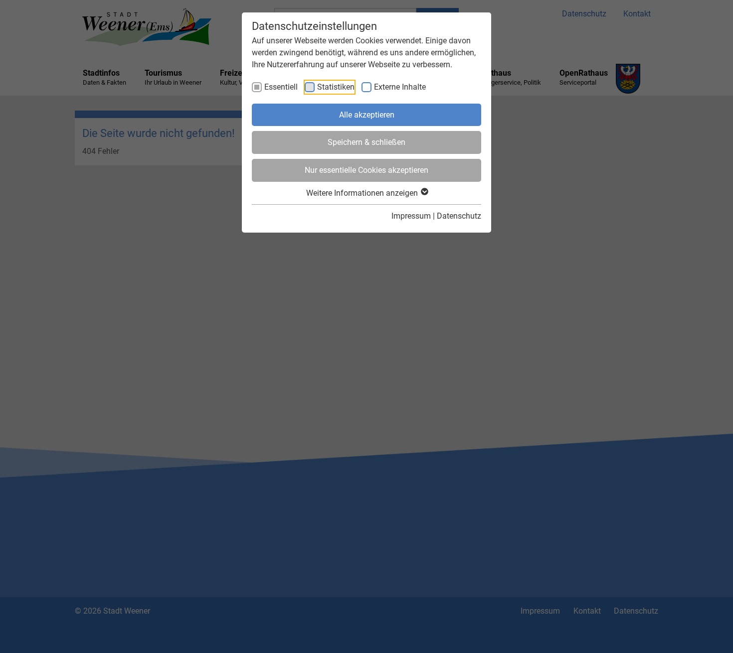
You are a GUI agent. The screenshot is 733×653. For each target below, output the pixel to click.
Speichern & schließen (366, 142)
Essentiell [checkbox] (281, 87)
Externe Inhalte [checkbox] (400, 87)
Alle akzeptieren (366, 115)
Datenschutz (459, 216)
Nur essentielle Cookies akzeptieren (366, 170)
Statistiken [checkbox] (336, 87)
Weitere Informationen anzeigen (363, 193)
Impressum (411, 216)
